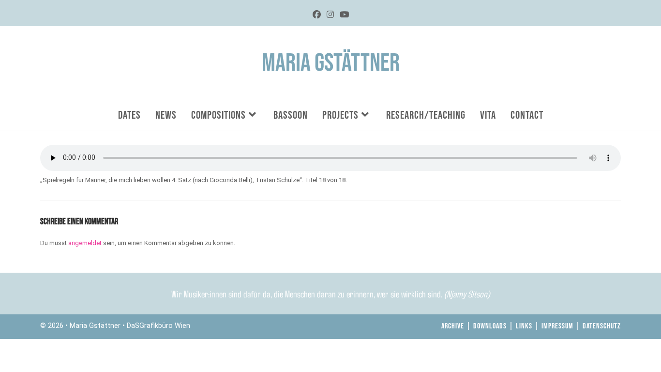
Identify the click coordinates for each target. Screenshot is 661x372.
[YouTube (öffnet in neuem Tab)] (344, 14)
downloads (490, 326)
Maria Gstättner (331, 63)
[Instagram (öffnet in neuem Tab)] (330, 14)
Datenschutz (602, 326)
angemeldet (85, 243)
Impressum (557, 326)
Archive (452, 326)
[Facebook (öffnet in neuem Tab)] (317, 14)
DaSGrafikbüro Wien (158, 326)
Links (524, 326)
